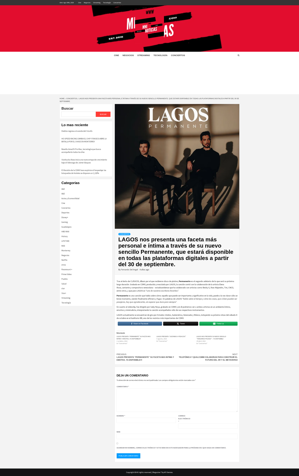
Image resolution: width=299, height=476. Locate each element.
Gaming (64, 222)
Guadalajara (66, 227)
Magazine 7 (157, 472)
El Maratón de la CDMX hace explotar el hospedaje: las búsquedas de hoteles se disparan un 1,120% (83, 172)
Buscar (67, 108)
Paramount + (66, 269)
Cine (79, 3)
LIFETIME (65, 241)
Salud (63, 283)
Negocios (87, 3)
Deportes (65, 212)
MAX (63, 246)
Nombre (121, 416)
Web (118, 432)
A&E (63, 189)
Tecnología (107, 3)
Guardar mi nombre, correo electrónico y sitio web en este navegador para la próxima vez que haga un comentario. (171, 448)
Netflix (64, 260)
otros (63, 265)
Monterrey (65, 250)
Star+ (63, 293)
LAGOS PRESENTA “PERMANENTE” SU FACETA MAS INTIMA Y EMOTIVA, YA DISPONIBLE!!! (145, 357)
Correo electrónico (184, 419)
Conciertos (117, 3)
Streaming (96, 3)
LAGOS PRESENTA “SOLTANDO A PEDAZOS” (171, 336)
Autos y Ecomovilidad (70, 198)
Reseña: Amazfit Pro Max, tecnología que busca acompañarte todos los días (81, 151)
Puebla (64, 279)
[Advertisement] (149, 76)
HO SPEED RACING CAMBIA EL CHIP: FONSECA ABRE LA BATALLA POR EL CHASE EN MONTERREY (84, 140)
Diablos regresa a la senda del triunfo (76, 131)
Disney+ (64, 217)
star (63, 288)
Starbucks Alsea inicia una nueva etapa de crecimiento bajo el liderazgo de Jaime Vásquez (84, 161)
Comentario (123, 386)
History (64, 236)
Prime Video (66, 274)
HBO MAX (65, 231)
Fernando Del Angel (129, 269)
